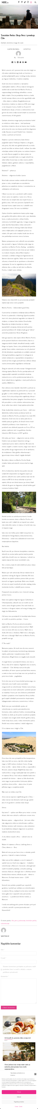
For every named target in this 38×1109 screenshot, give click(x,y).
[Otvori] (35, 2)
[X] (15, 62)
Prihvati (19, 1092)
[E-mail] (25, 62)
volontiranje (5, 923)
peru (16, 921)
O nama (16, 1106)
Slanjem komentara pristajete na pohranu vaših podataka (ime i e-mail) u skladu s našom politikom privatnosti (19, 969)
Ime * (2, 950)
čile (12, 921)
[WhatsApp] (20, 62)
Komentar (5, 976)
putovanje (21, 921)
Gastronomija (13, 49)
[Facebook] (12, 62)
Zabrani (19, 1097)
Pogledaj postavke (19, 1102)
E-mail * (3, 958)
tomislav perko (31, 921)
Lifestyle (27, 49)
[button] (35, 1074)
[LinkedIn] (17, 62)
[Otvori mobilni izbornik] (31, 2)
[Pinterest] (23, 62)
